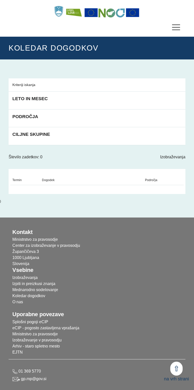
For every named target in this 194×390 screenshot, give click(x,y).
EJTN (17, 352)
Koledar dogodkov (28, 296)
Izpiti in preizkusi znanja (33, 283)
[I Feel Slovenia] (74, 11)
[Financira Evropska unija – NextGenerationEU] (132, 13)
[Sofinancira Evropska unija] (91, 13)
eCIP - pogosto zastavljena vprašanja (45, 328)
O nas (17, 302)
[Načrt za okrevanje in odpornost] (112, 13)
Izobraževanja (172, 157)
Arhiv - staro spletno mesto (36, 346)
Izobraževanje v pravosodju (37, 340)
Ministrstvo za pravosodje (35, 334)
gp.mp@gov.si (33, 379)
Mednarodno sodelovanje (35, 290)
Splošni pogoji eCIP (30, 322)
